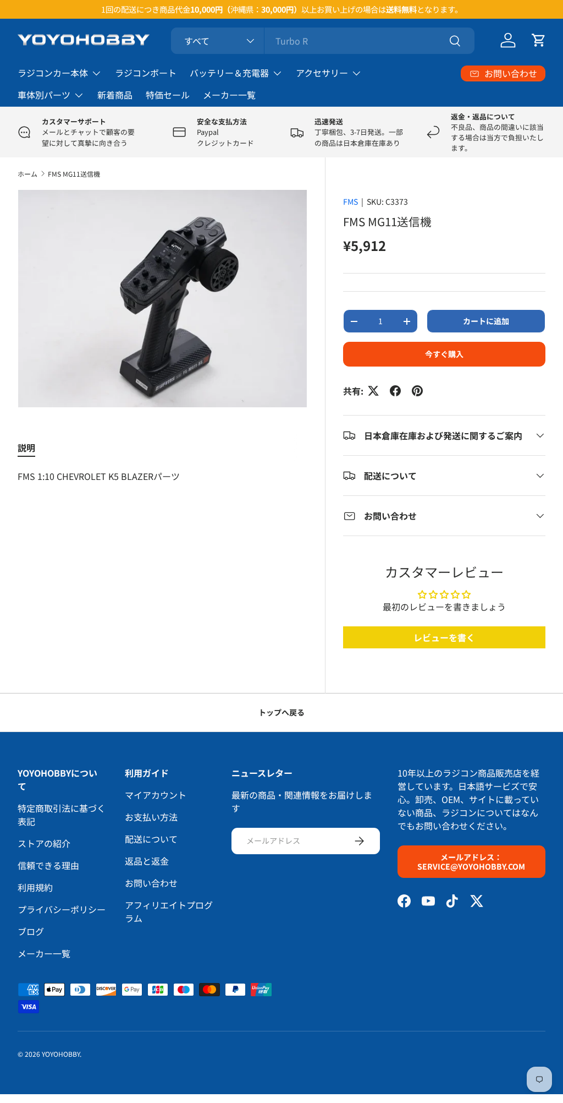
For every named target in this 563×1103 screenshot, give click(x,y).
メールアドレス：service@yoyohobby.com (471, 861)
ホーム (27, 173)
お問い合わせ (151, 882)
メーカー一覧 (229, 94)
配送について (151, 838)
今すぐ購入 (444, 353)
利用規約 (35, 887)
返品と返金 (147, 860)
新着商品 (115, 94)
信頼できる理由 (48, 865)
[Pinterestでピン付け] (417, 391)
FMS (350, 201)
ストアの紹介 (44, 843)
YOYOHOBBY (61, 1053)
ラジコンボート (145, 72)
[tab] (26, 447)
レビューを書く (444, 637)
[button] (539, 40)
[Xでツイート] (373, 391)
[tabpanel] (162, 476)
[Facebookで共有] (395, 391)
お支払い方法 (151, 816)
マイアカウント (155, 794)
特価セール (168, 94)
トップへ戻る (281, 712)
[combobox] (323, 41)
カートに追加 (486, 320)
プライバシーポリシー (62, 909)
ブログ (31, 931)
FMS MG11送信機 (74, 173)
